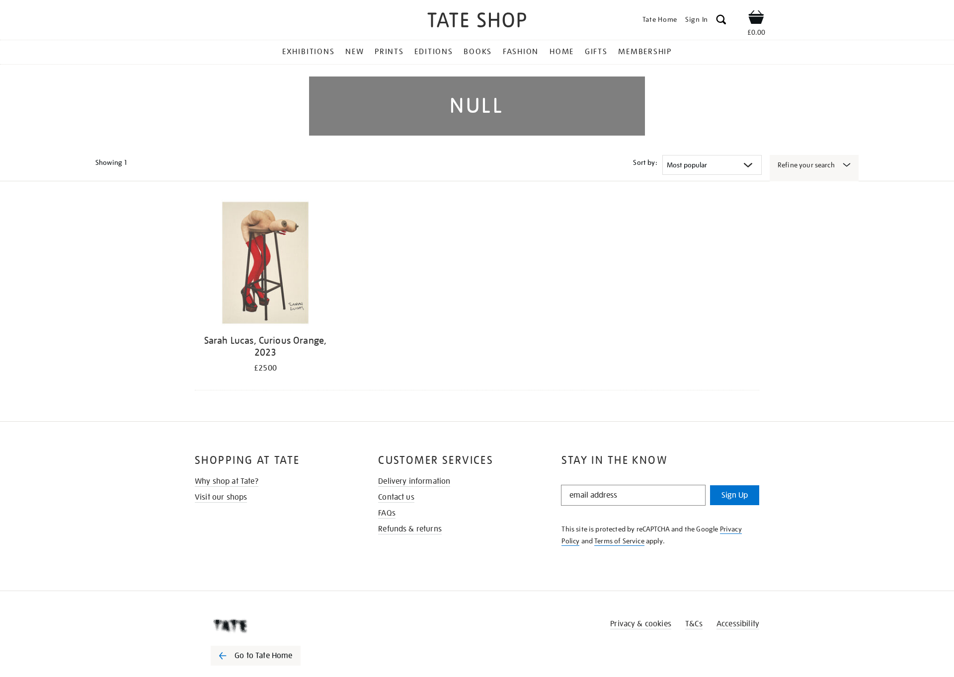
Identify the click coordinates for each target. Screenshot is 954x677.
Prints (389, 52)
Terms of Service (619, 540)
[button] (721, 21)
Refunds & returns (410, 529)
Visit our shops (221, 497)
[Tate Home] (273, 626)
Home (562, 52)
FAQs (387, 513)
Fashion (521, 52)
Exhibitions (308, 52)
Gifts (596, 52)
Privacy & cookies (640, 624)
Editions (433, 52)
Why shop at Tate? (226, 481)
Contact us (396, 497)
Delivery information (414, 481)
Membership (645, 52)
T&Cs (694, 624)
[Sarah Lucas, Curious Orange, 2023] (265, 264)
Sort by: (645, 162)
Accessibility (737, 624)
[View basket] (756, 18)
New (354, 52)
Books (478, 52)
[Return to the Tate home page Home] (477, 21)
